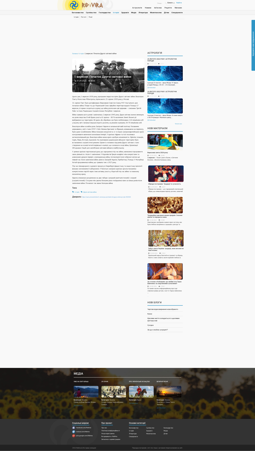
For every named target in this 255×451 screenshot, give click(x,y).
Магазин (178, 8)
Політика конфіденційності (110, 431)
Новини (148, 8)
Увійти (179, 3)
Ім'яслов (158, 8)
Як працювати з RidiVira (109, 436)
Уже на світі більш (81, 381)
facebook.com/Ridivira (83, 428)
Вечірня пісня (162, 381)
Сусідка (150, 325)
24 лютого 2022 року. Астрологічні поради (162, 92)
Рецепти (168, 8)
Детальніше (151, 87)
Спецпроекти (177, 13)
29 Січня (104, 381)
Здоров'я (125, 13)
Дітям (166, 13)
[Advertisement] (127, 35)
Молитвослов (156, 13)
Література (143, 13)
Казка (149, 314)
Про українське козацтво (139, 381)
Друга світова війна (90, 192)
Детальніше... (79, 405)
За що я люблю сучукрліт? (157, 330)
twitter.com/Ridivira (83, 432)
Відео (139, 400)
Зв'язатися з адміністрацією (110, 439)
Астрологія (137, 8)
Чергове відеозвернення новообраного (162, 309)
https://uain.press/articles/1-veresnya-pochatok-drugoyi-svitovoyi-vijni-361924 (106, 197)
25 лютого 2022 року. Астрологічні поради (162, 60)
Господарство (105, 13)
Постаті (83, 17)
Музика (84, 400)
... (162, 160)
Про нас (104, 428)
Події (90, 17)
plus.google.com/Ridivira (84, 436)
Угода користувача (107, 433)
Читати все (178, 124)
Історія (116, 13)
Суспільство (91, 13)
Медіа (133, 13)
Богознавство (78, 13)
